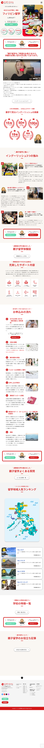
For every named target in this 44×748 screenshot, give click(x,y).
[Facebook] (2, 694)
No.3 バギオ (21, 571)
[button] (41, 3)
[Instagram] (8, 694)
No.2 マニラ (21, 560)
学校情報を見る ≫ (37, 555)
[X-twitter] (6, 694)
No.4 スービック (22, 582)
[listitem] (21, 506)
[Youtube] (4, 694)
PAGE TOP (42, 725)
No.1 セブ (20, 550)
